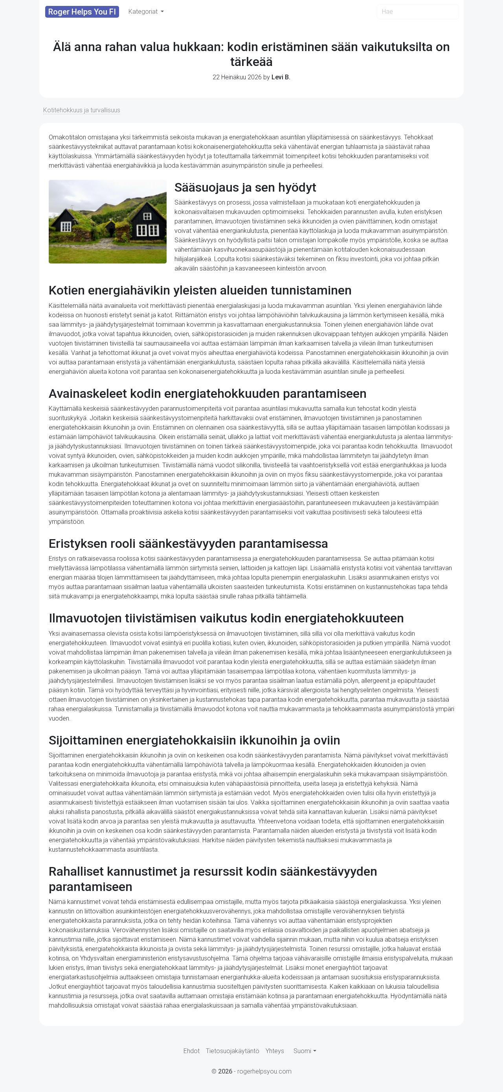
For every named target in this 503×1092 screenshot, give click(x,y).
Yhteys (275, 1051)
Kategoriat (144, 11)
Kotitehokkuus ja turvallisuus (81, 110)
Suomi (302, 1051)
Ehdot (192, 1051)
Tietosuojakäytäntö (232, 1051)
